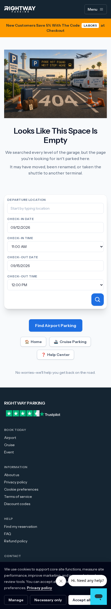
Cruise (9, 445)
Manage (16, 600)
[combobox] (55, 208)
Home (33, 341)
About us (11, 475)
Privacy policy (15, 482)
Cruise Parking (70, 341)
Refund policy (15, 541)
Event (9, 452)
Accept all (82, 600)
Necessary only (48, 600)
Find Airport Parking (55, 325)
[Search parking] (97, 299)
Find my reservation (20, 526)
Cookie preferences (21, 489)
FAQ (7, 533)
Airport (10, 437)
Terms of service (18, 496)
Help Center (55, 354)
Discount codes (17, 503)
